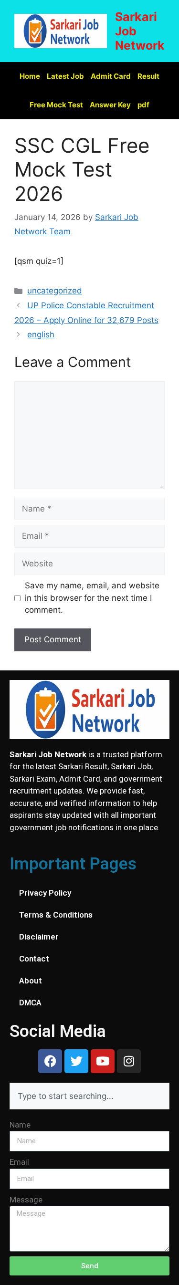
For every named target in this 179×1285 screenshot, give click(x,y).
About (30, 980)
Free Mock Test (56, 104)
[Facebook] (50, 1061)
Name (20, 1124)
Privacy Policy (45, 893)
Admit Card (111, 76)
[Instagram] (129, 1061)
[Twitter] (76, 1061)
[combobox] (89, 1096)
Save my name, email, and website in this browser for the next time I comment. (92, 598)
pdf (143, 104)
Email (19, 1162)
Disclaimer (39, 936)
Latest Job (65, 76)
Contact (34, 958)
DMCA (30, 1002)
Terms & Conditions (56, 914)
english (40, 334)
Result (148, 76)
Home (30, 76)
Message (26, 1199)
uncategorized (54, 290)
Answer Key (110, 104)
